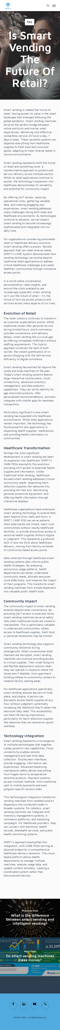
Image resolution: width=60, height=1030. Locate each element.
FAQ (29, 22)
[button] (54, 5)
